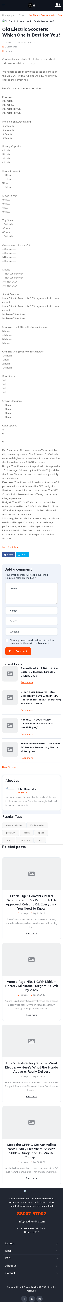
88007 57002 (31, 1214)
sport (8, 840)
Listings (10, 1243)
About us (11, 1265)
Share (10, 554)
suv (40, 840)
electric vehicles (14, 825)
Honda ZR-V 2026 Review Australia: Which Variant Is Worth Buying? (37, 723)
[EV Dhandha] (31, 5)
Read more (27, 682)
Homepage (8, 15)
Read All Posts (9, 767)
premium (10, 832)
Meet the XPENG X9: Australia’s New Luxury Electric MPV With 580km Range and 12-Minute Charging (31, 1151)
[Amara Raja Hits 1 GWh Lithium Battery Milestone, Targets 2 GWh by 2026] (10, 674)
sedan (27, 832)
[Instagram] (39, 1299)
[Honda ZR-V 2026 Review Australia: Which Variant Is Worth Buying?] (10, 725)
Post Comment (18, 651)
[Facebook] (24, 1299)
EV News (9, 51)
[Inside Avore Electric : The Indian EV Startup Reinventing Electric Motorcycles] (10, 749)
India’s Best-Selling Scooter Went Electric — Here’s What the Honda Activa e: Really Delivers (31, 1067)
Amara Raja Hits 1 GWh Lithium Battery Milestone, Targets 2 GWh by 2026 (39, 671)
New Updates (10, 547)
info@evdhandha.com (32, 1221)
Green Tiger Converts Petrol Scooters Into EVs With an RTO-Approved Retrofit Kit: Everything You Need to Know (41, 697)
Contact (10, 1273)
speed (41, 832)
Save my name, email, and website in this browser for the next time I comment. (32, 642)
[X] (32, 1299)
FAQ (8, 1258)
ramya (9, 42)
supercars (25, 840)
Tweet (24, 554)
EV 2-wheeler (37, 825)
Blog (21, 15)
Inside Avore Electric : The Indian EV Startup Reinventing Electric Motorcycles (40, 747)
